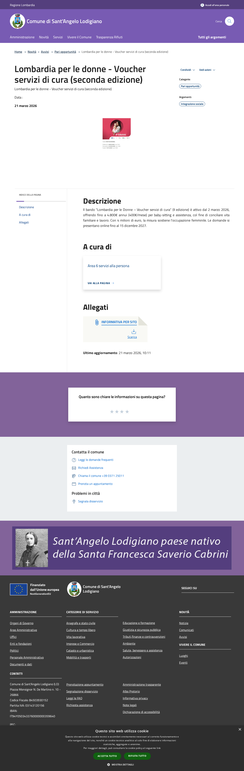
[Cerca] (229, 21)
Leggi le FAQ (74, 698)
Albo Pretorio (131, 691)
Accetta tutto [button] (107, 756)
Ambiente (129, 643)
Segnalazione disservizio (82, 691)
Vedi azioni (205, 70)
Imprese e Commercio (80, 643)
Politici (14, 650)
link (159, 748)
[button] (122, 764)
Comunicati (186, 630)
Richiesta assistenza (79, 705)
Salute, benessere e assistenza (142, 650)
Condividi (186, 70)
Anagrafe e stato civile (80, 623)
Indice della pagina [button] (30, 195)
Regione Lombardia (22, 5)
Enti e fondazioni (21, 643)
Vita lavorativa (75, 636)
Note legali (130, 705)
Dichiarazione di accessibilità (141, 712)
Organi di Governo (21, 623)
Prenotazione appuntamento (84, 684)
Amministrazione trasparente (142, 684)
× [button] (239, 729)
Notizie (183, 623)
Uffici (13, 636)
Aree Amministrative (23, 630)
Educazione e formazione (139, 623)
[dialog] (122, 748)
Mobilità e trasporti (78, 657)
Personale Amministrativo (27, 657)
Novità (32, 51)
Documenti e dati (21, 664)
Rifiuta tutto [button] (137, 755)
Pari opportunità (65, 51)
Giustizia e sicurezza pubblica (142, 629)
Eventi (183, 662)
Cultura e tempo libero (80, 630)
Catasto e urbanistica (80, 650)
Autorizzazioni (132, 657)
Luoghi (183, 655)
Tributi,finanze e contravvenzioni (144, 636)
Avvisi (45, 51)
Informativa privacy (135, 698)
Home (18, 51)
